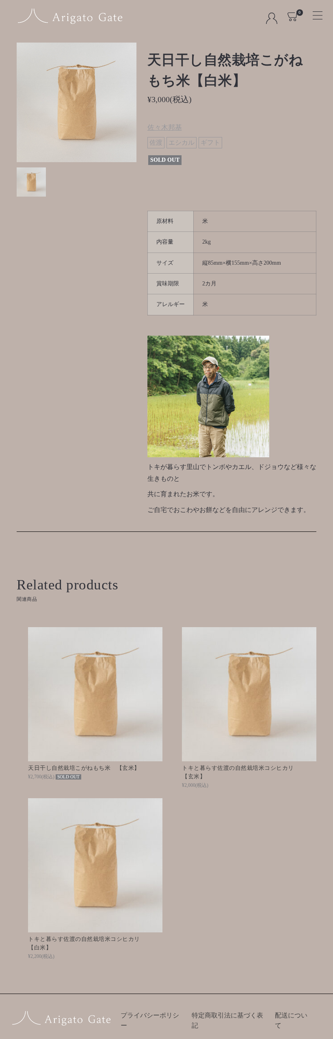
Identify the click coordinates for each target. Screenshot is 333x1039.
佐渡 (155, 142)
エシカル (182, 142)
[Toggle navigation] (314, 12)
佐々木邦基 (164, 127)
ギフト (210, 142)
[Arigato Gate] (70, 16)
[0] (293, 16)
